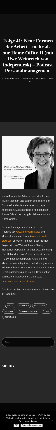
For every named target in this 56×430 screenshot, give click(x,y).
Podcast (46, 311)
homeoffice (24, 305)
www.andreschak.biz (27, 231)
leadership (9, 311)
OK (16, 425)
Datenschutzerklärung (31, 425)
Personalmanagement (28, 311)
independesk (39, 305)
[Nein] (52, 420)
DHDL (10, 305)
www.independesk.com (21, 281)
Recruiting (9, 317)
